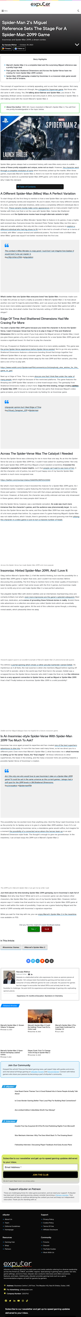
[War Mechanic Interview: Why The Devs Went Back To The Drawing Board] (7, 1139)
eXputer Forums (37, 1073)
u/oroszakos (12, 785)
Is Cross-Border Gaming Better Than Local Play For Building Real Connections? (45, 1101)
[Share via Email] (47, 961)
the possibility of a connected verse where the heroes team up (36, 831)
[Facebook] (28, 961)
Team (7, 1224)
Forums (46, 1244)
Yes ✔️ (33, 929)
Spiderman (33, 410)
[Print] (51, 961)
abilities (75, 386)
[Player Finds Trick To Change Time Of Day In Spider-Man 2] (40, 1041)
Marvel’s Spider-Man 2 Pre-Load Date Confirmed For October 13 (65, 1027)
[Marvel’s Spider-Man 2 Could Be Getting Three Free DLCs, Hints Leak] (40, 1016)
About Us (8, 1221)
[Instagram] (23, 1302)
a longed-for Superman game (50, 89)
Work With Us (48, 1254)
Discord (46, 1247)
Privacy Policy (48, 1221)
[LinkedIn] (38, 961)
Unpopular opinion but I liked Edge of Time (23, 407)
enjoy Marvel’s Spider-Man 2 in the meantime (57, 914)
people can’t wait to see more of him (58, 468)
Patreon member (62, 1197)
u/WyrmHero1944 (14, 257)
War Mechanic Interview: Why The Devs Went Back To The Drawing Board (43, 1136)
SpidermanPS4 (25, 785)
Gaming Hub (10, 1244)
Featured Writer (21, 974)
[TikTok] (27, 1302)
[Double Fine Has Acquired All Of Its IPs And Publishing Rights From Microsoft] (7, 1130)
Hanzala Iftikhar (9, 45)
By (3, 45)
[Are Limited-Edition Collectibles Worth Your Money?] (7, 1114)
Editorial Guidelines (12, 1228)
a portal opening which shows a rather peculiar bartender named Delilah (41, 665)
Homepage (9, 1231)
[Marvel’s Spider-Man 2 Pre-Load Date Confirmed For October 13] (67, 1016)
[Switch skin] (78, 10)
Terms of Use (48, 1228)
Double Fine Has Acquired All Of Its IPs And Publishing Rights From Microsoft (45, 1127)
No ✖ (47, 929)
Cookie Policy (48, 1224)
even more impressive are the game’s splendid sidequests (50, 597)
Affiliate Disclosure (50, 1231)
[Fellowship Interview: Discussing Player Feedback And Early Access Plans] (7, 1148)
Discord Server (53, 1073)
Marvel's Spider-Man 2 (35, 947)
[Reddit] (42, 961)
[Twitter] (33, 961)
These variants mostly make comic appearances (28, 208)
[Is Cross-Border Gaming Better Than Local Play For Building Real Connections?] (7, 1104)
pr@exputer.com (26, 1291)
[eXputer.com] (40, 4)
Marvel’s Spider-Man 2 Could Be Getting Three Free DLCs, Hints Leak (39, 1027)
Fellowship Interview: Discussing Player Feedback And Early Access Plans (43, 1146)
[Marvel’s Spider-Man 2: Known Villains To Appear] (13, 1016)
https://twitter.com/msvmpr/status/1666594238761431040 (25, 480)
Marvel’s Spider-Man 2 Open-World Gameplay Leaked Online (12, 1052)
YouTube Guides (49, 1251)
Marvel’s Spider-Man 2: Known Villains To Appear (12, 1026)
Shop (7, 1247)
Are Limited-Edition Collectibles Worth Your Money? (35, 1111)
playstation (28, 257)
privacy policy (30, 1182)
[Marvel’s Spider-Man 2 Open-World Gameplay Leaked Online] (13, 1041)
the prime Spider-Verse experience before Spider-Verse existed (28, 349)
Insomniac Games (11, 947)
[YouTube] (19, 1302)
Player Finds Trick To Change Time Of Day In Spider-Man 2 (39, 1051)
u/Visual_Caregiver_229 (17, 410)
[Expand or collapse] (61, 186)
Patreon (8, 1251)
